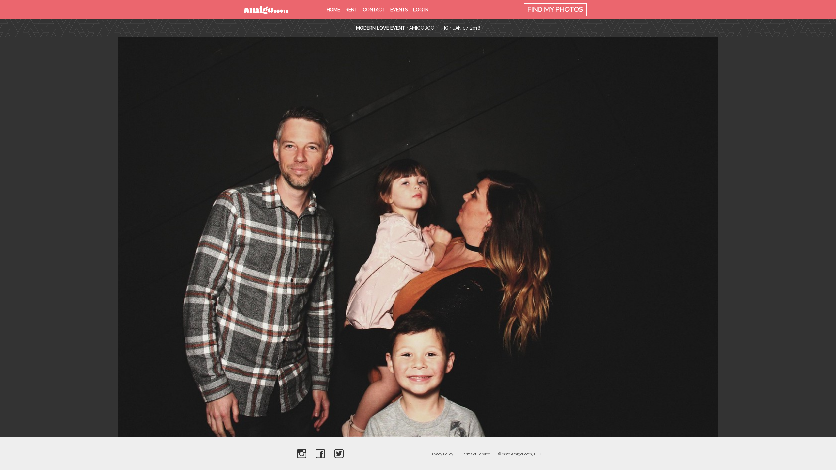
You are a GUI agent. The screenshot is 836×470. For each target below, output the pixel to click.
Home (333, 9)
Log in (420, 9)
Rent (351, 9)
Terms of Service (476, 454)
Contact (374, 9)
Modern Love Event (381, 28)
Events (399, 9)
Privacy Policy (441, 454)
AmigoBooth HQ (429, 28)
